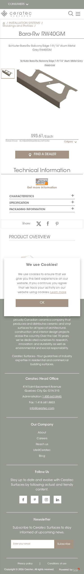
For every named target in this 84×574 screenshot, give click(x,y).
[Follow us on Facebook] (23, 499)
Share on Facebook (48, 224)
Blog (42, 456)
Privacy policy (25, 564)
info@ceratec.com (42, 408)
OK (42, 303)
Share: (26, 223)
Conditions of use (56, 564)
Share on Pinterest (57, 224)
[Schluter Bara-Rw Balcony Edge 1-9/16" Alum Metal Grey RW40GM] (7, 73)
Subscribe (64, 544)
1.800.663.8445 (52, 396)
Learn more (58, 292)
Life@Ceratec (42, 450)
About (42, 432)
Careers (42, 438)
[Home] (4, 23)
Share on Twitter (38, 224)
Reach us (42, 444)
